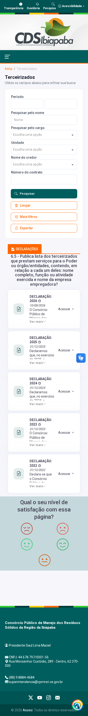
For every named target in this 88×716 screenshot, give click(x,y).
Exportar (26, 228)
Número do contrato (26, 172)
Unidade (17, 143)
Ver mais (36, 321)
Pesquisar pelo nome (27, 113)
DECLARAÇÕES (27, 249)
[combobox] (44, 135)
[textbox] (44, 134)
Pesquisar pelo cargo (28, 128)
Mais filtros (28, 217)
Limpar (25, 205)
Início (8, 69)
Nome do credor (24, 157)
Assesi (28, 710)
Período (17, 97)
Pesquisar (27, 193)
